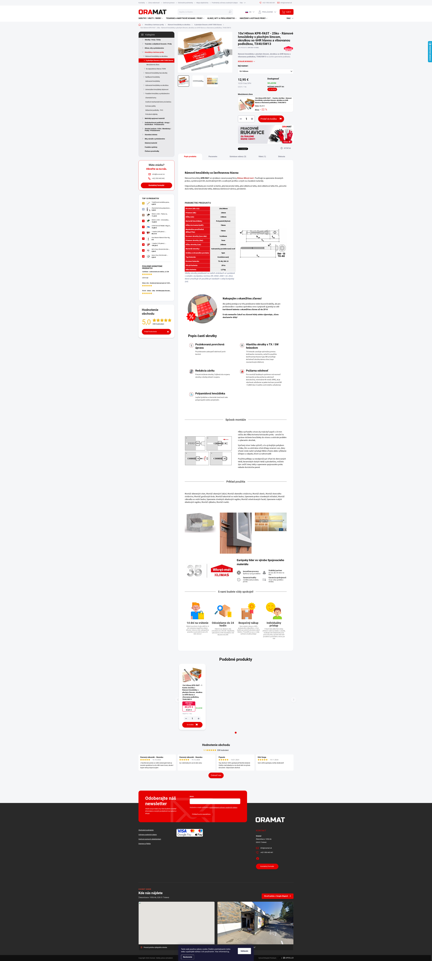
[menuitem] (151, 18)
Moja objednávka (202, 3)
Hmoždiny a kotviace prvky (154, 52)
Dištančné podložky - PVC (154, 110)
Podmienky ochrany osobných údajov (225, 3)
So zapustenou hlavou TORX (156, 69)
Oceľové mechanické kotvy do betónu (158, 102)
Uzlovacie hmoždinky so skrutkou (157, 85)
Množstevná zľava (152, 65)
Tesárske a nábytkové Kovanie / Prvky (158, 44)
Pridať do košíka (269, 119)
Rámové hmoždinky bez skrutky (156, 73)
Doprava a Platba (144, 844)
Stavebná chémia (151, 135)
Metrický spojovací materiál (155, 118)
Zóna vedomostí (154, 3)
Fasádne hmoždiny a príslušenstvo (157, 93)
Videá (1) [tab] (262, 156)
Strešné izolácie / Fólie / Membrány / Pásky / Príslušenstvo (158, 129)
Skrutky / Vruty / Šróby (153, 40)
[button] (235, 732)
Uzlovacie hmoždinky (152, 81)
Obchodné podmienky (185, 3)
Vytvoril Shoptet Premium (267, 958)
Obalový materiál (151, 143)
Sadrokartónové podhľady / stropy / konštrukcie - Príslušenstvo (157, 123)
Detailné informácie (245, 61)
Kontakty (141, 3)
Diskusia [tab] (281, 156)
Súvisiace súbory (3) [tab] (238, 156)
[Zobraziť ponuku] (266, 134)
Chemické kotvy (150, 98)
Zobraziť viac (216, 775)
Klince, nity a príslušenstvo (154, 48)
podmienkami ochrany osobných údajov (223, 807)
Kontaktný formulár (156, 185)
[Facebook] (257, 858)
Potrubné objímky (151, 114)
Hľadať (229, 12)
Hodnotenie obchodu (216, 745)
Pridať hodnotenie (150, 331)
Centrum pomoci (168, 3)
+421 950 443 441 (266, 852)
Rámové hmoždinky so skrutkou (156, 56)
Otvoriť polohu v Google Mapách (276, 896)
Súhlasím (244, 951)
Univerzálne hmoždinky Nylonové (156, 89)
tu (228, 952)
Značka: (288, 53)
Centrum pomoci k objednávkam (149, 839)
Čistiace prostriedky (152, 151)
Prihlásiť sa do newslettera (201, 814)
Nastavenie (187, 957)
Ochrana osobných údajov (147, 835)
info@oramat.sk (266, 848)
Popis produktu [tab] (190, 156)
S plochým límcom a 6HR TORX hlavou (159, 60)
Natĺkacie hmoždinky (152, 77)
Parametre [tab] (213, 156)
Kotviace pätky (150, 106)
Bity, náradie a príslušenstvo (155, 139)
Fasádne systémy (151, 147)
